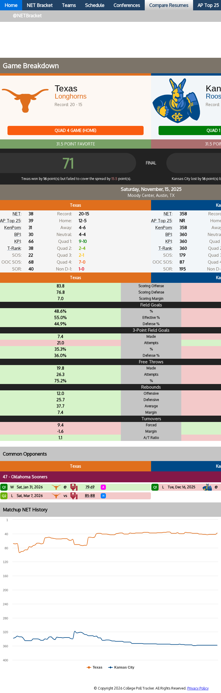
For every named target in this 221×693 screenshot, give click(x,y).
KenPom (12, 227)
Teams (69, 5)
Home (11, 5)
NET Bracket (40, 5)
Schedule (94, 5)
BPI (17, 234)
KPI (17, 241)
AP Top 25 (10, 220)
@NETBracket (27, 15)
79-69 (89, 487)
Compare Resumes (168, 5)
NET (17, 213)
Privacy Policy (198, 688)
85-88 (90, 496)
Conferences (127, 5)
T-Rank (14, 248)
